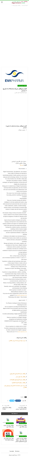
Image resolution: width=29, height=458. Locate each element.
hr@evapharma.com (22, 331)
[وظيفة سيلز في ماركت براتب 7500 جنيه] (8, 420)
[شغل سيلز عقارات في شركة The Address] (8, 433)
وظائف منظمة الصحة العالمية (19, 382)
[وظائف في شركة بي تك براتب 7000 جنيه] (21, 420)
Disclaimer (17, 451)
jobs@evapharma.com (22, 295)
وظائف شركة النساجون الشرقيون (18, 373)
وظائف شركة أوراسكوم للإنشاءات (18, 379)
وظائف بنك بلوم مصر (21, 376)
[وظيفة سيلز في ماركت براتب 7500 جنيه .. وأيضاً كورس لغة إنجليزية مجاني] (21, 433)
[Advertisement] (14, 21)
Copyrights (12, 451)
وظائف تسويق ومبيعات (22, 85)
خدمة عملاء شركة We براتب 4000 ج (17, 340)
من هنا (21, 165)
